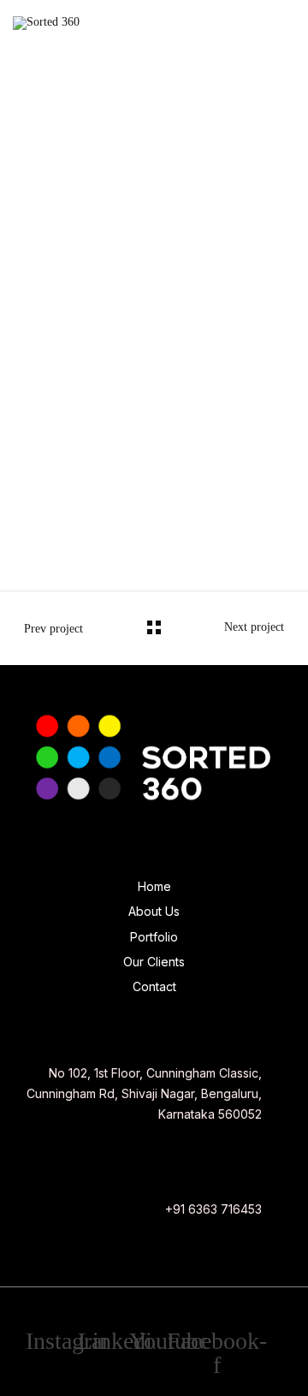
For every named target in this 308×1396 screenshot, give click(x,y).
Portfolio (154, 937)
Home (154, 886)
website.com (30, 521)
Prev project (53, 628)
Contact (154, 986)
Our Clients (154, 961)
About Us (154, 911)
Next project (254, 627)
